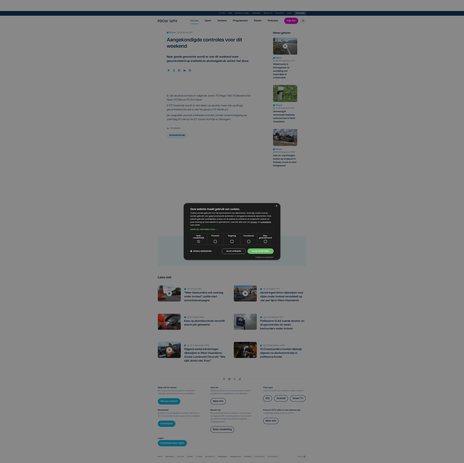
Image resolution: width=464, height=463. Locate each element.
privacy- (254, 222)
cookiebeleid (265, 222)
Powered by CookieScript (264, 257)
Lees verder (195, 225)
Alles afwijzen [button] (233, 251)
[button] (232, 229)
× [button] (276, 206)
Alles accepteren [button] (260, 251)
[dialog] (232, 231)
